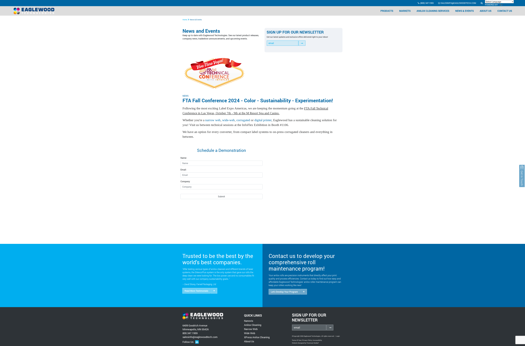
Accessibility (317, 340)
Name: (183, 157)
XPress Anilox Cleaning (257, 337)
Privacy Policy (307, 340)
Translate (509, 4)
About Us (249, 341)
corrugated (243, 120)
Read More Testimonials (196, 290)
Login (338, 336)
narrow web (213, 120)
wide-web (228, 120)
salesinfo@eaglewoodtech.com (458, 3)
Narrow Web (251, 329)
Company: (185, 181)
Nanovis (248, 320)
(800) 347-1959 (427, 3)
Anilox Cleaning (252, 325)
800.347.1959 (190, 333)
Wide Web (249, 333)
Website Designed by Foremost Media (305, 343)
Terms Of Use (296, 340)
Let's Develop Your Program (284, 291)
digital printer (263, 120)
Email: (183, 169)
